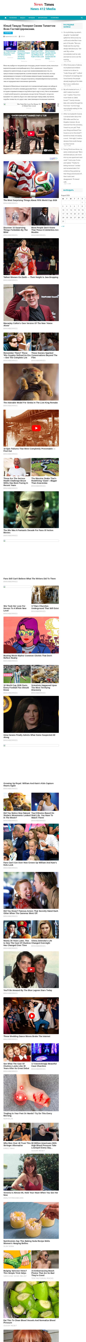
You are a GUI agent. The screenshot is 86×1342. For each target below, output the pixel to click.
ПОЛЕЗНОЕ (13, 18)
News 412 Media (43, 9)
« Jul (62, 226)
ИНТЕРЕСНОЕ (42, 18)
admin (23, 36)
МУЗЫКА (32, 18)
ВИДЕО (22, 18)
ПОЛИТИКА (55, 18)
